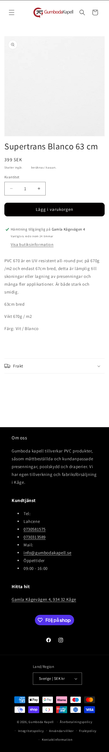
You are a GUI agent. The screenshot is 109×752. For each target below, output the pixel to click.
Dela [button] (14, 384)
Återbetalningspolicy (76, 722)
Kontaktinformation (57, 739)
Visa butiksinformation (32, 244)
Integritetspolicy (31, 731)
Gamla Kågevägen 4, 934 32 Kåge (44, 599)
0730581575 (35, 529)
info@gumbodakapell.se (48, 552)
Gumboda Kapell (41, 722)
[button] (11, 12)
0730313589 (35, 537)
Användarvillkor (61, 731)
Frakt (27, 167)
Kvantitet (11, 177)
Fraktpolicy (88, 731)
